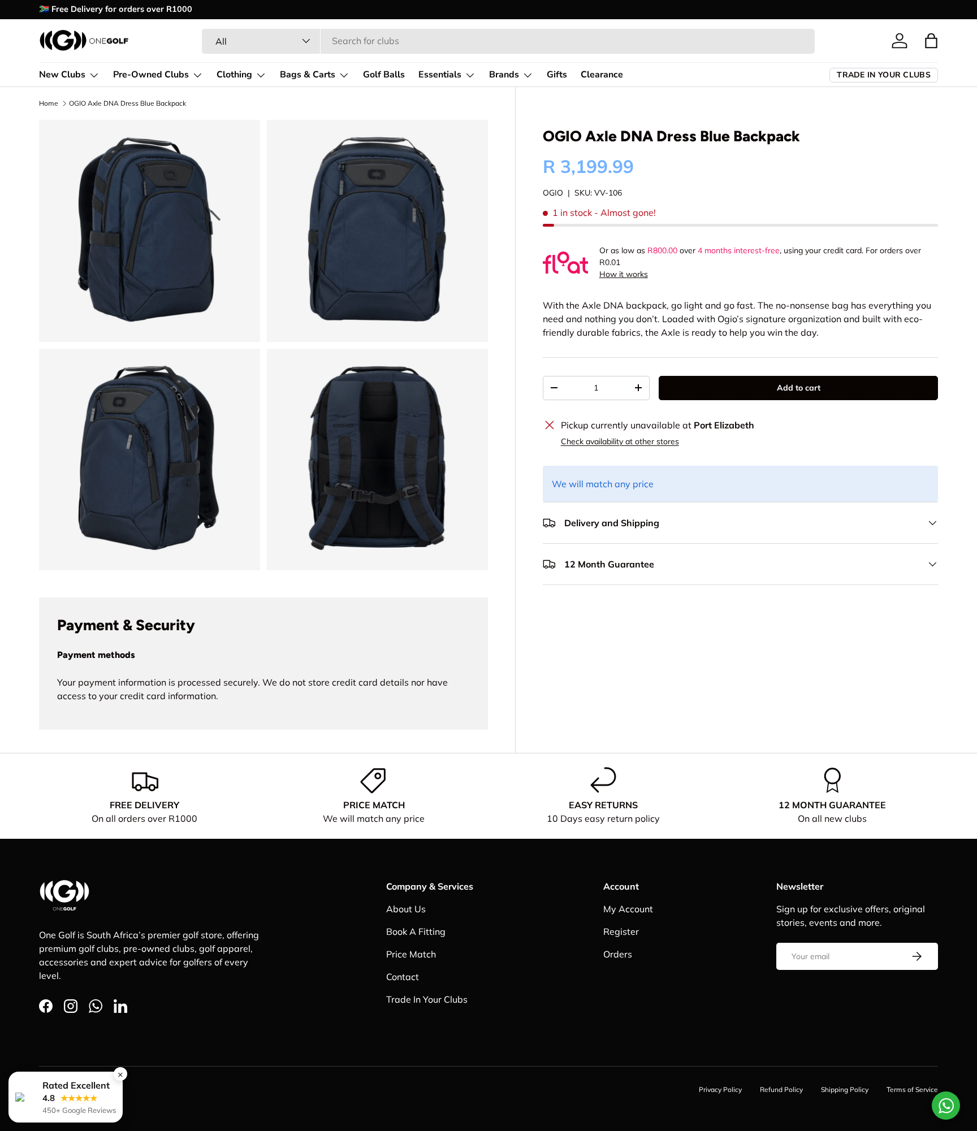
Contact (402, 976)
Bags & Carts (307, 74)
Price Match (411, 954)
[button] (931, 40)
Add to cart (798, 388)
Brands (504, 74)
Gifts (557, 74)
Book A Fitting (416, 931)
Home (48, 103)
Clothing (234, 74)
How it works (623, 274)
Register (621, 931)
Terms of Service (912, 1089)
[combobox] (508, 40)
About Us (406, 909)
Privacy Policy (720, 1089)
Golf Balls (384, 74)
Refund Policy (781, 1089)
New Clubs (62, 74)
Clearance (602, 74)
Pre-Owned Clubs (151, 74)
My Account (628, 909)
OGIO (553, 193)
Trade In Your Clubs (427, 999)
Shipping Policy (844, 1089)
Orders (617, 954)
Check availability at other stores (620, 441)
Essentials (439, 74)
